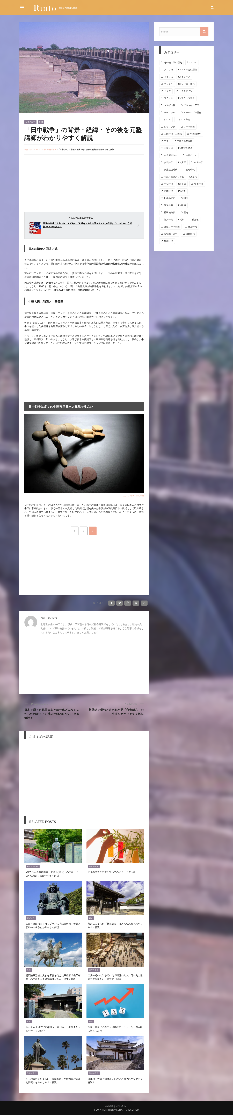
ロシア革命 (184, 119)
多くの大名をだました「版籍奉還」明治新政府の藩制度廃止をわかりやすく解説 (53, 1080)
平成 (91, 1021)
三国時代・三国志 (173, 134)
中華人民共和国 (184, 141)
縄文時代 (192, 226)
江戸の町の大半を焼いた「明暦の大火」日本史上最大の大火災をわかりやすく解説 (115, 977)
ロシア (167, 119)
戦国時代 (168, 191)
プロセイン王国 (191, 105)
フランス (168, 98)
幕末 (91, 918)
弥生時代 (198, 184)
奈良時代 (198, 162)
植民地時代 (169, 212)
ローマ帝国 (189, 126)
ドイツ (167, 91)
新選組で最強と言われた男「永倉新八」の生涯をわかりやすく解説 (116, 711)
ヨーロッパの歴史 (192, 112)
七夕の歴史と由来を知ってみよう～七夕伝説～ (113, 872)
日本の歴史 (30, 122)
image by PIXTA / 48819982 (133, 496)
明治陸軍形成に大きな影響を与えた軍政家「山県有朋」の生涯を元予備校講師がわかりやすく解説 (53, 977)
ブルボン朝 (169, 105)
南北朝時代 (186, 148)
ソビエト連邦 (188, 84)
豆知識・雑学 (170, 234)
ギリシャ (168, 84)
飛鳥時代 (168, 241)
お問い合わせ (121, 1106)
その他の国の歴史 (173, 62)
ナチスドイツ (185, 91)
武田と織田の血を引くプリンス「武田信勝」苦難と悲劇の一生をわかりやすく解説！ (53, 925)
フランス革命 (188, 98)
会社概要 (109, 1106)
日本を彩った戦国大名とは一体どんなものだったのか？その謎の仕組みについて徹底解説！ (51, 713)
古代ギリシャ (170, 155)
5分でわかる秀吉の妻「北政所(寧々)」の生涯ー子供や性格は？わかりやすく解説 (52, 873)
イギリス (168, 76)
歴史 (186, 212)
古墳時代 (168, 162)
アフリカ (168, 69)
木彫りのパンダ (49, 617)
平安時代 (168, 184)
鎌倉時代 (190, 234)
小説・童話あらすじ (174, 176)
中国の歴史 (195, 134)
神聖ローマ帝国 (172, 226)
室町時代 (30, 918)
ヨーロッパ (169, 112)
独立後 (195, 219)
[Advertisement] (53, 182)
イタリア (185, 76)
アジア (193, 62)
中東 (166, 141)
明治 (186, 198)
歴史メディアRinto (32, 149)
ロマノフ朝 (169, 126)
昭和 (41, 122)
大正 (183, 162)
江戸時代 (168, 219)
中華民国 (168, 148)
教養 (183, 191)
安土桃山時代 (32, 866)
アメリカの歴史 (189, 69)
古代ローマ (191, 155)
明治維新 (168, 205)
